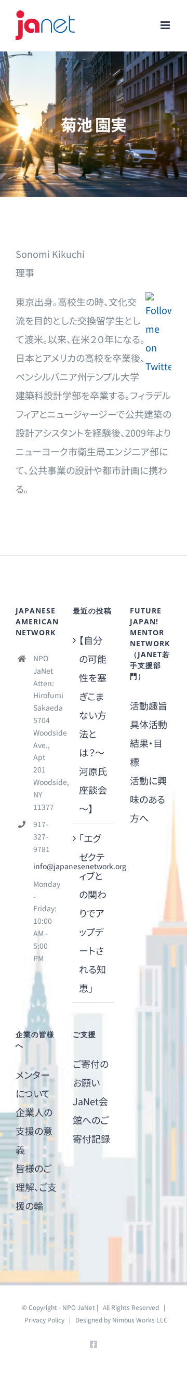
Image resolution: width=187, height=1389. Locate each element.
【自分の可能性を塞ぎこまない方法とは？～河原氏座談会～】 (93, 724)
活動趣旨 (148, 705)
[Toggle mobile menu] (166, 25)
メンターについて (33, 1084)
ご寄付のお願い (91, 1073)
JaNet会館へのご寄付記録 (91, 1119)
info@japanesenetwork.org (45, 866)
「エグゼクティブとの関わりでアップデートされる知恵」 (92, 912)
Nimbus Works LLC (140, 1319)
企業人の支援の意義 (34, 1130)
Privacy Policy (44, 1319)
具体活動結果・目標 (148, 742)
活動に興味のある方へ (148, 799)
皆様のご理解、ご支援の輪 (36, 1186)
